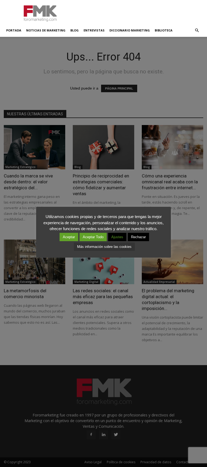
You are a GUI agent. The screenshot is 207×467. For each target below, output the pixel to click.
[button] (196, 30)
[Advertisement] (140, 12)
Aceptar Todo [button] (93, 237)
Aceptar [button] (69, 237)
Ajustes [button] (117, 237)
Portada (13, 30)
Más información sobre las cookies (104, 247)
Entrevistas (94, 30)
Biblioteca (163, 30)
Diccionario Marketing (129, 30)
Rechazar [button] (138, 237)
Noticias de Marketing (45, 30)
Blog (74, 30)
